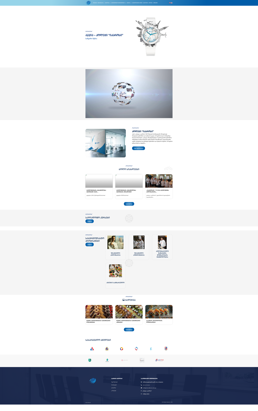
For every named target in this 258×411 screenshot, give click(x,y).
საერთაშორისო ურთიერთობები (118, 2)
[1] (92, 348)
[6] (166, 348)
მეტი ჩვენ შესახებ (138, 148)
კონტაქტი (155, 2)
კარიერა (128, 2)
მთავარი (95, 2)
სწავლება (107, 2)
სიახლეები (145, 2)
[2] (106, 348)
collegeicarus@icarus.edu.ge (149, 388)
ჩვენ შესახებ (100, 2)
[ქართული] (172, 3)
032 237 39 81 (146, 385)
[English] (170, 3)
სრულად (90, 221)
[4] (136, 348)
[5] (151, 348)
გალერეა (150, 2)
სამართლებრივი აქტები (137, 2)
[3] (121, 348)
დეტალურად (129, 203)
